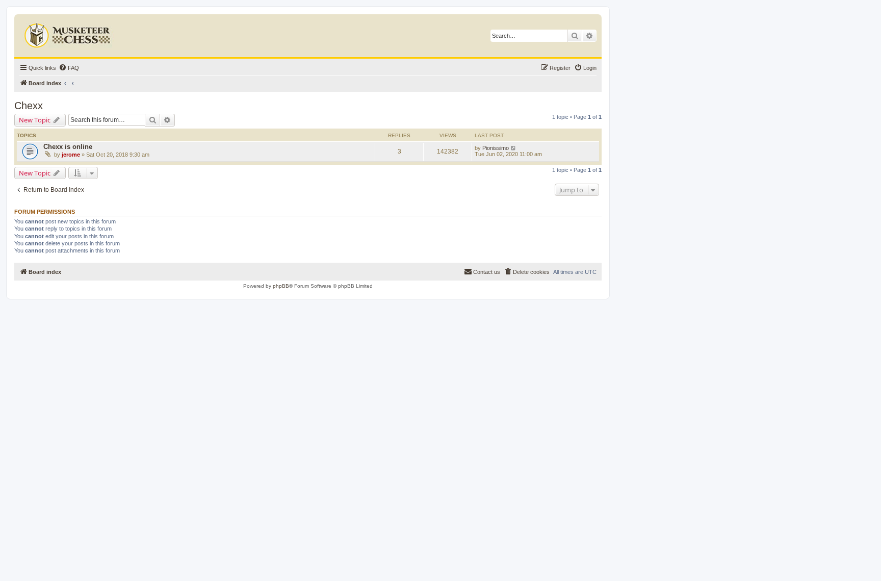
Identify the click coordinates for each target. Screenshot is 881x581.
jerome (71, 154)
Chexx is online (67, 146)
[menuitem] (69, 68)
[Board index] (68, 33)
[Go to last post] (513, 148)
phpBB (281, 286)
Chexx (28, 105)
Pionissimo (495, 148)
